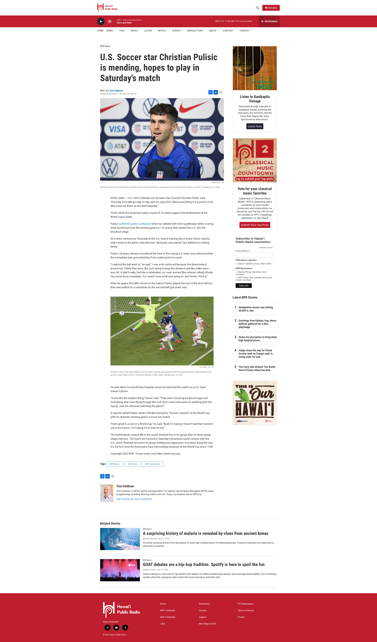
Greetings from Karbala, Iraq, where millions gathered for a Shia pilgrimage (257, 324)
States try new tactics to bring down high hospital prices (258, 339)
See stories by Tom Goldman (134, 499)
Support (202, 617)
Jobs (162, 624)
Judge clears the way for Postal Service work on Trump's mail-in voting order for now (256, 353)
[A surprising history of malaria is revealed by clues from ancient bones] (120, 539)
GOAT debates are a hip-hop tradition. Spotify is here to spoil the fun (204, 564)
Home (100, 30)
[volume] (109, 21)
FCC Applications (245, 604)
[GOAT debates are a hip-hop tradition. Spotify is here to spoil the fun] (120, 570)
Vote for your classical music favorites (255, 191)
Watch (162, 30)
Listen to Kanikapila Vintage (255, 98)
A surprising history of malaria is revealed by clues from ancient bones (205, 533)
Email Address (243, 250)
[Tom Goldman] (106, 493)
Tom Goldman (116, 90)
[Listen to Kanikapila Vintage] (255, 68)
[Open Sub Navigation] (115, 30)
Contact (202, 610)
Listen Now (255, 126)
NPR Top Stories (152, 464)
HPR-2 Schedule (167, 617)
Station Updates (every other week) (254, 263)
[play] (101, 21)
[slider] (114, 21)
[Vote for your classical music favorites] (255, 160)
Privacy (241, 617)
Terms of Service (246, 610)
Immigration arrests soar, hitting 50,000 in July (256, 309)
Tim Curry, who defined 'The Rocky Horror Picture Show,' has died (257, 368)
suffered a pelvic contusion (135, 223)
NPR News (105, 46)
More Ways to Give (207, 624)
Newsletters (204, 604)
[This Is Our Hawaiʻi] (255, 403)
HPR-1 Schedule (167, 610)
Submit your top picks (255, 225)
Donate (272, 7)
